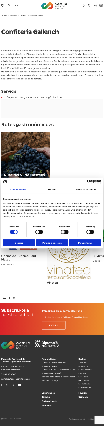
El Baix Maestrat (85, 370)
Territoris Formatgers (50, 380)
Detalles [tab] (52, 189)
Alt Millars (82, 363)
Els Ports (82, 373)
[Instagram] (95, 5)
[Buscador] (8, 5)
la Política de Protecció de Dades (74, 317)
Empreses (13, 16)
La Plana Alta (84, 384)
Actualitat (46, 405)
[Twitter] (89, 5)
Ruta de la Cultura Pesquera (54, 363)
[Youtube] (101, 5)
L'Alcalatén (83, 377)
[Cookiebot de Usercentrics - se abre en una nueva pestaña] (89, 182)
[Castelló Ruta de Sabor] (54, 5)
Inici (5, 16)
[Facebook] (84, 5)
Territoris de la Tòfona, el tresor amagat (58, 377)
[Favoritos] (2, 5)
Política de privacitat (77, 419)
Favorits (82, 392)
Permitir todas (85, 243)
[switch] (39, 232)
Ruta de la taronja (49, 366)
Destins (82, 359)
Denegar (19, 243)
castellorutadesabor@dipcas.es (15, 379)
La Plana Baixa (84, 387)
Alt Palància (83, 366)
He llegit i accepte (66, 317)
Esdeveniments (49, 401)
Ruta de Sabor (49, 359)
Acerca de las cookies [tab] (86, 189)
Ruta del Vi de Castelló (51, 373)
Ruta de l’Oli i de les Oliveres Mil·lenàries (59, 370)
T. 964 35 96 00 (8, 374)
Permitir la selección (52, 243)
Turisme (23, 16)
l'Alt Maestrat (84, 380)
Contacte (83, 397)
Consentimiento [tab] (18, 189)
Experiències (48, 392)
